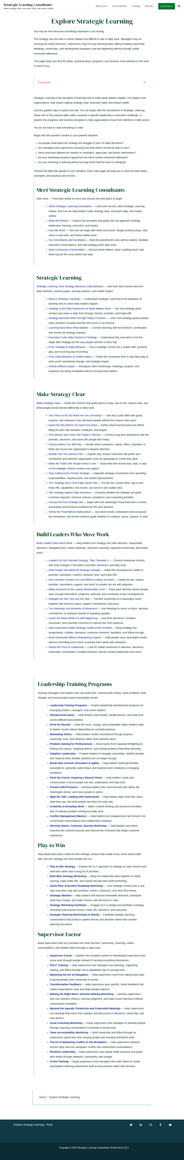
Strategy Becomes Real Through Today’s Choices (77, 318)
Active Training (59, 1061)
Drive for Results (60, 724)
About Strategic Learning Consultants (70, 206)
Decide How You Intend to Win (66, 454)
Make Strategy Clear (48, 403)
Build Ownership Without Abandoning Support (75, 637)
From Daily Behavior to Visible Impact (70, 356)
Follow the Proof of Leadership (66, 647)
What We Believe (58, 220)
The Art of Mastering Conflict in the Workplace (78, 1042)
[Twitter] (131, 1125)
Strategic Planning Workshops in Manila (74, 914)
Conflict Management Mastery (68, 816)
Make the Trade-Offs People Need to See (72, 463)
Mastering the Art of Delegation (69, 974)
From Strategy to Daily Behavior (67, 347)
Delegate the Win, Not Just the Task (69, 598)
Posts (49, 1124)
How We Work (57, 230)
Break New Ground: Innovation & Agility (74, 763)
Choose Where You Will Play (65, 444)
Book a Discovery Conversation (67, 249)
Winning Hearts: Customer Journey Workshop (78, 825)
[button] (166, 6)
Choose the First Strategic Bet (66, 502)
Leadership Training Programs (68, 705)
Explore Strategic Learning (29, 1124)
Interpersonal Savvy (62, 715)
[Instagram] (150, 1125)
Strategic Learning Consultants (28, 4)
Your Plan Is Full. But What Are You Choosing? (75, 415)
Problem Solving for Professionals (71, 744)
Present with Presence (63, 787)
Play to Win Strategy (62, 866)
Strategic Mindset (60, 895)
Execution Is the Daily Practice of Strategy (73, 337)
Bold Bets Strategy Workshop (68, 876)
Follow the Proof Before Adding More (70, 511)
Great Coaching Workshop (66, 1023)
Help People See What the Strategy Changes (74, 570)
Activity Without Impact (62, 366)
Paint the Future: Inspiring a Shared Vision (76, 777)
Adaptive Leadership (62, 753)
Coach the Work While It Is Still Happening (73, 618)
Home (42, 1097)
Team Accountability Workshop (69, 1032)
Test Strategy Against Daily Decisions (70, 492)
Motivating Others (61, 734)
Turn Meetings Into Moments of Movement (73, 608)
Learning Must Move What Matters (68, 327)
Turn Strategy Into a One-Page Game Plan (73, 482)
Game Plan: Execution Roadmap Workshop (76, 885)
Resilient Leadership (62, 1051)
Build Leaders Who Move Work (54, 543)
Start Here (42, 198)
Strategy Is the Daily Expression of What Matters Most (80, 308)
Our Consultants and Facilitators (67, 240)
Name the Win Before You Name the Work (73, 425)
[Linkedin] (141, 1125)
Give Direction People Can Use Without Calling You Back (81, 579)
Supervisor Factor (61, 955)
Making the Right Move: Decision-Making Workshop (82, 994)
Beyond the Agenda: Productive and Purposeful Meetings (85, 1008)
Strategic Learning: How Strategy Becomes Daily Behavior (70, 286)
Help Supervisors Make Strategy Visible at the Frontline (80, 627)
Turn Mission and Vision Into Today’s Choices (75, 434)
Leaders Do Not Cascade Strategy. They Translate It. (79, 560)
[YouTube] (170, 1125)
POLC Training (59, 965)
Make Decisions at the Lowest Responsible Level (77, 589)
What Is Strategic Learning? (64, 298)
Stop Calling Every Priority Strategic (69, 473)
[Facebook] (160, 1125)
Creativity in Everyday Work (67, 806)
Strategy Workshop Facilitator (68, 905)
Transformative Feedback (65, 984)
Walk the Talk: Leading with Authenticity (74, 796)
